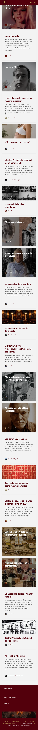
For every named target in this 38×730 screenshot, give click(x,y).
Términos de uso (25, 725)
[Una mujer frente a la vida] (19, 14)
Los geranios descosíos (16, 439)
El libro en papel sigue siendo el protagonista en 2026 (18, 502)
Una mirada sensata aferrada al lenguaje (18, 254)
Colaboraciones (7, 688)
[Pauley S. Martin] (19, 76)
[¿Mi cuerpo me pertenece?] (19, 131)
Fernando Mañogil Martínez (14, 459)
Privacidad (30, 723)
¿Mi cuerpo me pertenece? (17, 142)
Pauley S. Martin (12, 67)
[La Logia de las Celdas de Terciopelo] (19, 317)
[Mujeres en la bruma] (19, 231)
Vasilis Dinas (11, 211)
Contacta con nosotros (9, 697)
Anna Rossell (11, 149)
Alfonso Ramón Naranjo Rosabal (15, 180)
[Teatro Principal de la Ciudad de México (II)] (19, 627)
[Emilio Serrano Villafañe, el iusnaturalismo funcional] (19, 541)
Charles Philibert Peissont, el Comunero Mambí (18, 161)
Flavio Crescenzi (12, 428)
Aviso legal (22, 723)
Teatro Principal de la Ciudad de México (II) (18, 639)
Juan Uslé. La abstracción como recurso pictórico (16, 484)
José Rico (10, 25)
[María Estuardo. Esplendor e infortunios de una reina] (19, 386)
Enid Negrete (11, 242)
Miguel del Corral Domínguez (15, 551)
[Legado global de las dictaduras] (19, 193)
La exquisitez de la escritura (18, 284)
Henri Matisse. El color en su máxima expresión (18, 99)
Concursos (6, 703)
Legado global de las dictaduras (14, 205)
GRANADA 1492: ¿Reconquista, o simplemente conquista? (19, 349)
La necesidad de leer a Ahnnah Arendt (19, 595)
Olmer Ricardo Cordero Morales (15, 335)
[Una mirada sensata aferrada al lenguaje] (19, 262)
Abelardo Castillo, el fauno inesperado (17, 409)
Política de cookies (13, 725)
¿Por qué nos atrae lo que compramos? (17, 564)
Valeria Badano (11, 273)
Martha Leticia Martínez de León (15, 675)
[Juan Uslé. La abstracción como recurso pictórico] (19, 472)
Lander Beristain (11, 366)
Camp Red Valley (13, 36)
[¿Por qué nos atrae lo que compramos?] (19, 572)
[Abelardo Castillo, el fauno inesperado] (19, 417)
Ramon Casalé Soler (12, 118)
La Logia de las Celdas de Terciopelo (16, 329)
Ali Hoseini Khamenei (15, 656)
